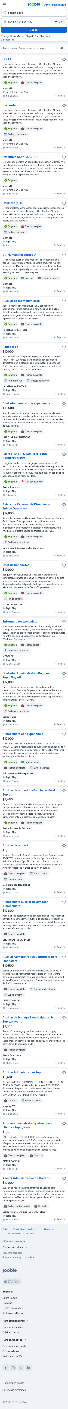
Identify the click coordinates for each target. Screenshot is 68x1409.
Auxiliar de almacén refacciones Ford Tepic (29, 792)
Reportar (61, 95)
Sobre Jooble (10, 1297)
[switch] (62, 48)
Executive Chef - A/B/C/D (20, 157)
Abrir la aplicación (55, 4)
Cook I (7, 59)
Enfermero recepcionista (20, 621)
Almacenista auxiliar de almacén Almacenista (25, 904)
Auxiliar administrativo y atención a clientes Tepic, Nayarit (27, 1125)
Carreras (7, 1303)
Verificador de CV (12, 1356)
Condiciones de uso (13, 1383)
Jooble (23, 1402)
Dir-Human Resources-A (19, 254)
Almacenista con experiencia (23, 734)
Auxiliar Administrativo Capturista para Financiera (30, 959)
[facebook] (6, 1368)
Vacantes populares (12, 1253)
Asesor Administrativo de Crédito (26, 1178)
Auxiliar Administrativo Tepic (23, 1072)
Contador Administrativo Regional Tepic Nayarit (26, 675)
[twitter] (21, 1368)
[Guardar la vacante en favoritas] (64, 59)
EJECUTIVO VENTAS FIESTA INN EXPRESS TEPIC (25, 456)
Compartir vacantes (13, 1327)
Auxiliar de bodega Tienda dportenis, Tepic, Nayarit (28, 1019)
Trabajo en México (13, 1313)
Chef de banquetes (16, 565)
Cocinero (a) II (12, 203)
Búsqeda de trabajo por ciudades (19, 1257)
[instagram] (13, 1368)
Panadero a (11, 346)
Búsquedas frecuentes (15, 1241)
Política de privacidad (14, 1390)
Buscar (34, 29)
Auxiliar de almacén (16, 845)
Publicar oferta (11, 1332)
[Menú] (4, 4)
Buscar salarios (11, 1351)
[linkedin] (28, 1368)
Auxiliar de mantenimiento (21, 300)
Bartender (10, 105)
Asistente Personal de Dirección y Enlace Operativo (26, 506)
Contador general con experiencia (26, 403)
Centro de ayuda (12, 1308)
